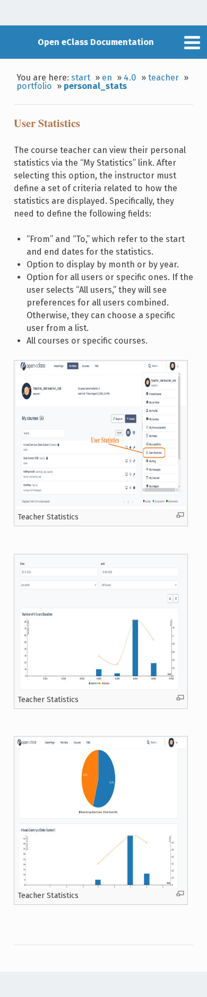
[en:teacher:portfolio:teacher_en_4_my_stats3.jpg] (101, 885)
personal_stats (95, 86)
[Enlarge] (180, 515)
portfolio (34, 86)
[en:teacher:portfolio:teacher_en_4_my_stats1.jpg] (101, 506)
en (107, 78)
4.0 (130, 78)
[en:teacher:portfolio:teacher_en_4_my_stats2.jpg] (101, 689)
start (80, 78)
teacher (163, 78)
